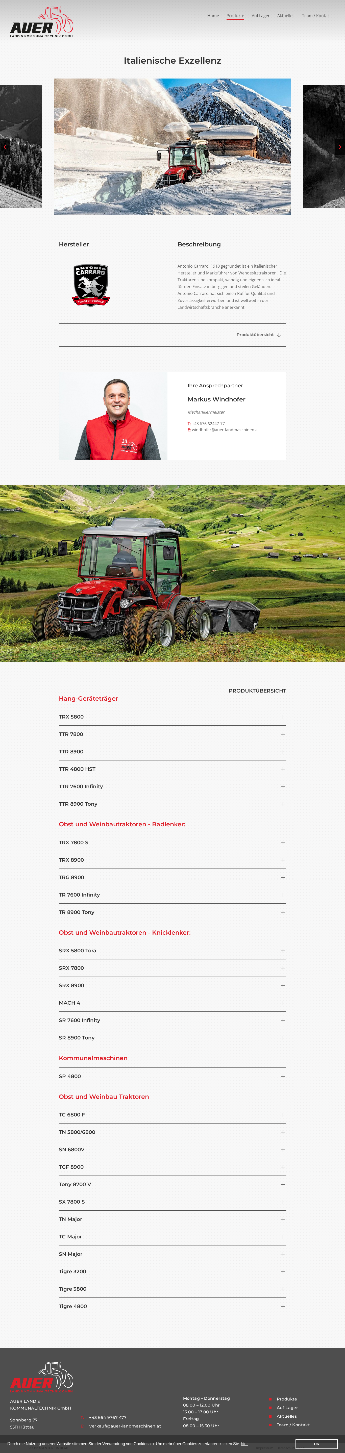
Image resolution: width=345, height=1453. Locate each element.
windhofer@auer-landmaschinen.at (225, 429)
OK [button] (316, 1444)
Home (213, 15)
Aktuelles (285, 15)
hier (244, 1444)
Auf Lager (261, 15)
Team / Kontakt (316, 15)
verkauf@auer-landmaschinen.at (125, 1426)
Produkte (235, 15)
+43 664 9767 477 (108, 1417)
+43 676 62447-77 (206, 423)
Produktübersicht (256, 334)
